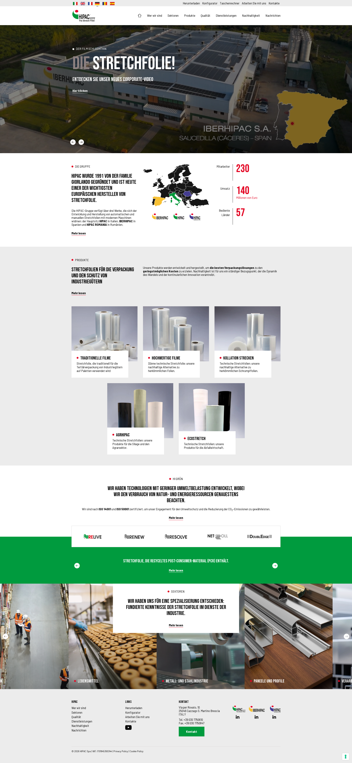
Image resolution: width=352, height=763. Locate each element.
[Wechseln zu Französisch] (90, 3)
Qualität (205, 15)
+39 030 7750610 (193, 719)
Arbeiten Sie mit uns (254, 3)
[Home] (139, 15)
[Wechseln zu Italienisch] (75, 3)
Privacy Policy (120, 751)
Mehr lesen (79, 233)
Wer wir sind (154, 15)
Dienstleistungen (226, 15)
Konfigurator (209, 3)
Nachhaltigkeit (251, 15)
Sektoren (173, 15)
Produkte (189, 15)
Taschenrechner (229, 3)
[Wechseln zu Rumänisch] (104, 3)
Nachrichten (272, 15)
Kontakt (191, 731)
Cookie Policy (136, 751)
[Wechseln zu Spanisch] (112, 3)
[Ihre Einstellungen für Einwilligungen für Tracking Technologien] (345, 756)
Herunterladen (191, 3)
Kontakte (274, 3)
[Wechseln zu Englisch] (82, 3)
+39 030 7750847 (194, 723)
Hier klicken (80, 90)
